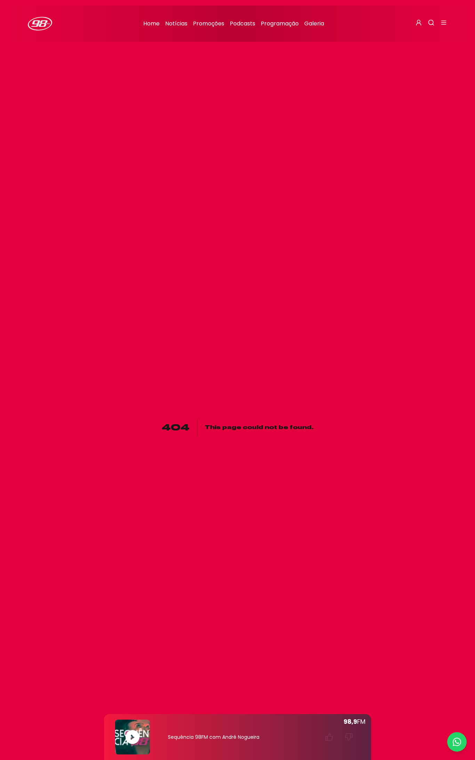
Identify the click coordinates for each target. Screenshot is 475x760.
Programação (280, 23)
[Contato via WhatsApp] (457, 742)
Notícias (176, 23)
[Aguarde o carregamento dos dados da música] (329, 737)
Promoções (208, 23)
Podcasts (242, 23)
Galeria (314, 23)
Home (151, 23)
